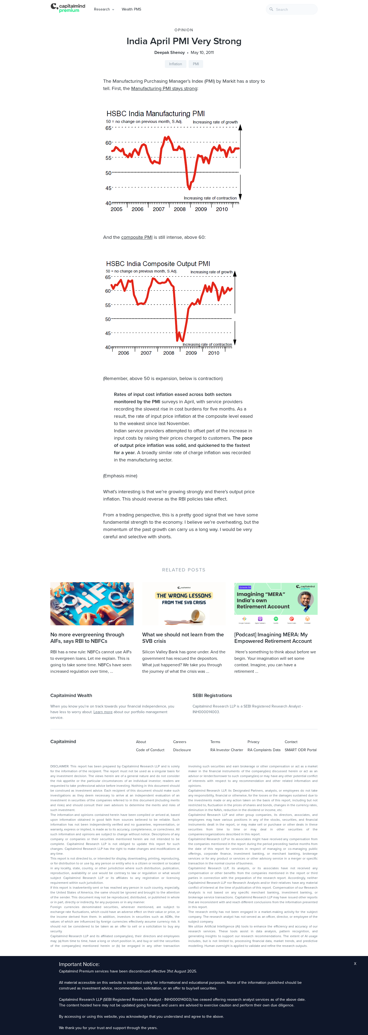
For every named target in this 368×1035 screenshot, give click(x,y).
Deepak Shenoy (169, 52)
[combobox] (292, 9)
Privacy (253, 742)
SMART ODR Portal (301, 750)
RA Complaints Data (264, 750)
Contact (291, 742)
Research (102, 9)
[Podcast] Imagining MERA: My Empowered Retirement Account (273, 638)
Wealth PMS (131, 9)
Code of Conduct (150, 750)
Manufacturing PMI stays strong (164, 88)
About (141, 742)
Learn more (103, 712)
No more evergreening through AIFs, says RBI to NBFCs (87, 638)
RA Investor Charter (226, 750)
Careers (179, 742)
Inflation (175, 64)
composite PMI (136, 237)
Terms (215, 742)
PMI (196, 64)
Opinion (184, 30)
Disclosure (182, 750)
